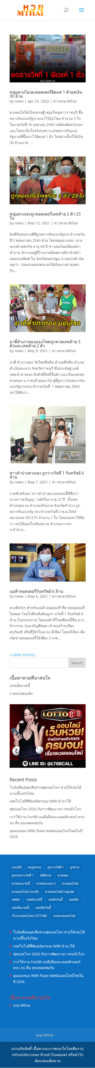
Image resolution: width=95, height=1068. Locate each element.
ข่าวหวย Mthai (65, 101)
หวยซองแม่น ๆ (45, 883)
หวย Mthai (21, 1005)
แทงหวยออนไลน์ (64, 916)
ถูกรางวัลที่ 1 (55, 867)
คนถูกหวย (34, 867)
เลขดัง (16, 899)
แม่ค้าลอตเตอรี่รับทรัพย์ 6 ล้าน (36, 591)
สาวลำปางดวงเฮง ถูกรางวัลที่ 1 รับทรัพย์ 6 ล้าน (47, 475)
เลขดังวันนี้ (55, 899)
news (19, 101)
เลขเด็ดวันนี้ (43, 907)
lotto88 (17, 867)
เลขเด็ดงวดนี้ (20, 685)
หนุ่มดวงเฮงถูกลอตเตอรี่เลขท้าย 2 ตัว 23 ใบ (45, 216)
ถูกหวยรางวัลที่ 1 (23, 875)
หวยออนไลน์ (70, 883)
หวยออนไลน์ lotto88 (25, 891)
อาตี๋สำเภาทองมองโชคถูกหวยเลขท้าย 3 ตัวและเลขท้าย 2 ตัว (45, 344)
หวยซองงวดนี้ (21, 883)
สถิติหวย (45, 875)
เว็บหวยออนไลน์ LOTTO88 (29, 916)
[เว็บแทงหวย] (48, 766)
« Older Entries (22, 654)
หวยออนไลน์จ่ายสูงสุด (59, 891)
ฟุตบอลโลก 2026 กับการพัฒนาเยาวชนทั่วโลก (45, 808)
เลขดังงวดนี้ (34, 899)
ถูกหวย (74, 867)
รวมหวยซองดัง (21, 693)
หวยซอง (63, 875)
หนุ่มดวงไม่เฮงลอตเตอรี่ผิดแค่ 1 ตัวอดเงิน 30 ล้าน (46, 94)
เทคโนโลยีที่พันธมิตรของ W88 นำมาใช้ (40, 801)
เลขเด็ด (74, 899)
